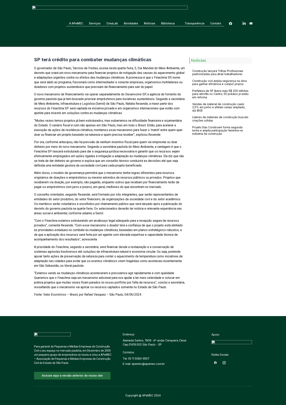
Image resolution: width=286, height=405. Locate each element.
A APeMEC (76, 23)
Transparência (194, 23)
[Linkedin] (244, 23)
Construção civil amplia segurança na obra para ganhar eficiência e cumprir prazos (219, 82)
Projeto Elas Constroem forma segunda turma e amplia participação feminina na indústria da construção (217, 131)
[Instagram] (237, 23)
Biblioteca (168, 23)
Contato (215, 23)
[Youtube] (251, 23)
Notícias (149, 23)
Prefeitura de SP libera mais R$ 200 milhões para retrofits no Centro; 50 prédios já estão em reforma (220, 94)
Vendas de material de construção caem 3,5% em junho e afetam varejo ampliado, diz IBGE (219, 107)
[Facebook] (230, 23)
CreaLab (112, 23)
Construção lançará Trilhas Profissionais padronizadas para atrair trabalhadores (217, 72)
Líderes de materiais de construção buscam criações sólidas (220, 118)
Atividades (131, 23)
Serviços (95, 23)
